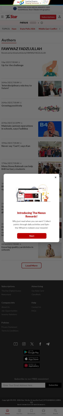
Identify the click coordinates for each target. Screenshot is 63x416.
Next (31, 236)
